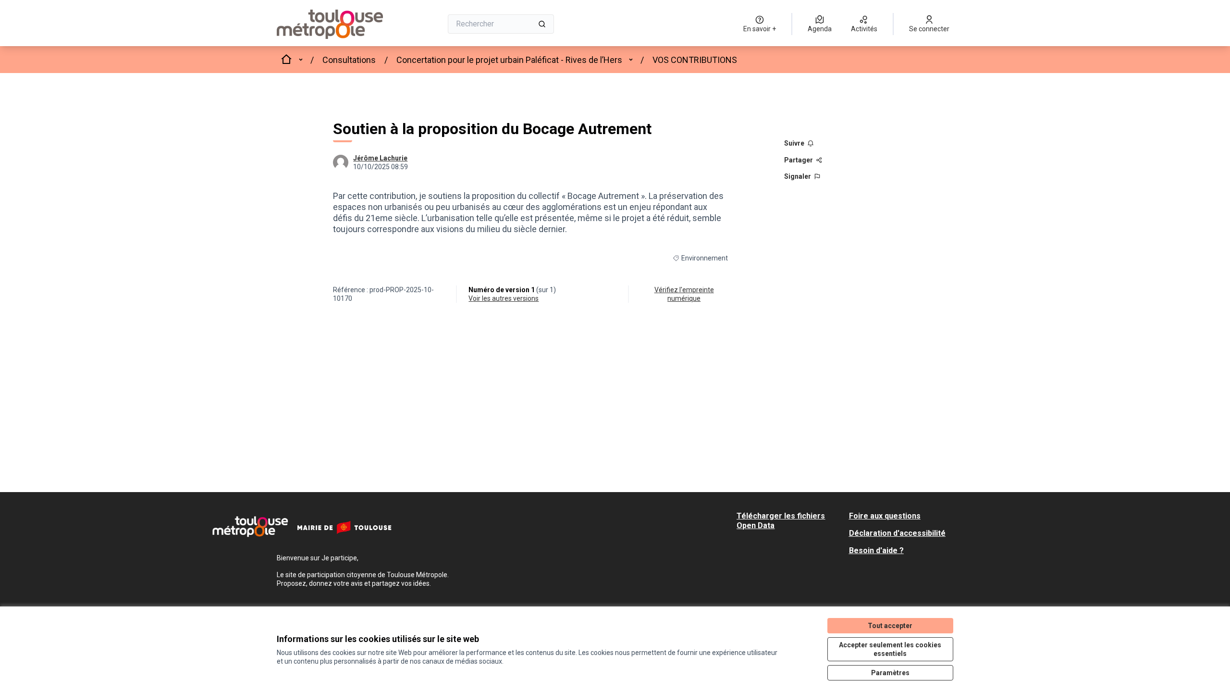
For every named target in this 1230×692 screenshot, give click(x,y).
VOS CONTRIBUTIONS (694, 60)
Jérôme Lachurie (380, 158)
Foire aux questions (885, 515)
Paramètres (890, 673)
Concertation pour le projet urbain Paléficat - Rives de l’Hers (509, 60)
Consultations (349, 60)
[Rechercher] (542, 24)
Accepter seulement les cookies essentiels (890, 649)
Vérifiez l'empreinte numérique (684, 294)
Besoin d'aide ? (876, 550)
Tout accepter (890, 626)
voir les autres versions (503, 298)
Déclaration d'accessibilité (897, 533)
